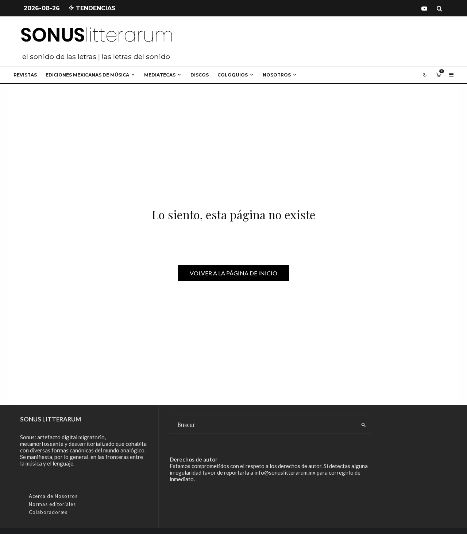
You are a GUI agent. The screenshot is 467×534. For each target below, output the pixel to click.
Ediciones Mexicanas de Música (87, 75)
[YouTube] (424, 8)
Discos (199, 75)
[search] (363, 424)
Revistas (25, 75)
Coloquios (232, 75)
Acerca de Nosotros (53, 496)
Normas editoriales (52, 504)
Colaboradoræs (48, 512)
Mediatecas (159, 75)
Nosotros (277, 75)
